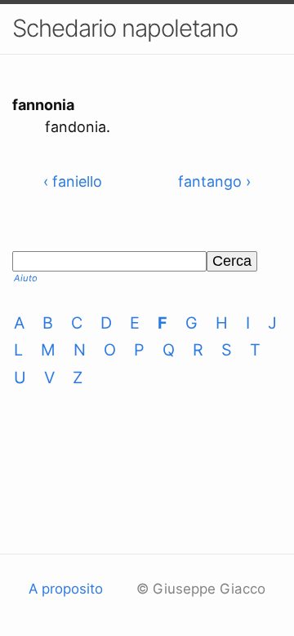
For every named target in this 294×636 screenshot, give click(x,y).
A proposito (66, 589)
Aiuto (26, 278)
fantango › (214, 181)
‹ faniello (72, 181)
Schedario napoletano (125, 28)
